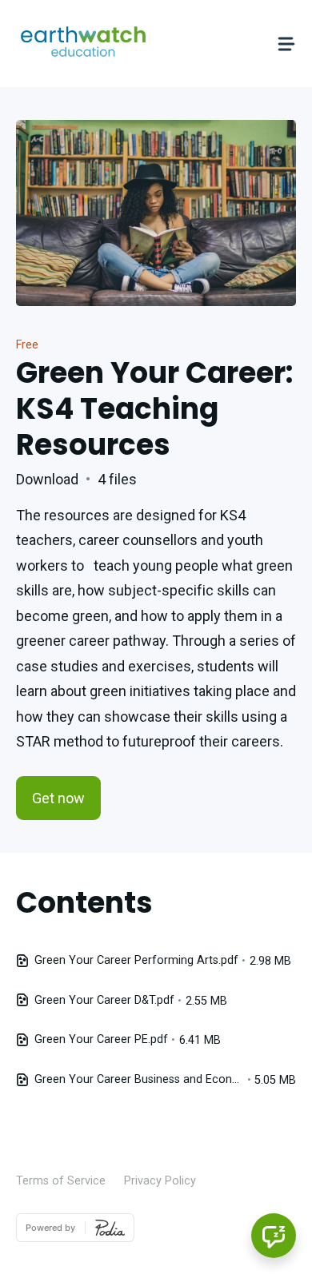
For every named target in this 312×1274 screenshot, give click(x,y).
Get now (58, 798)
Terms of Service (61, 1181)
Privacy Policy (160, 1181)
